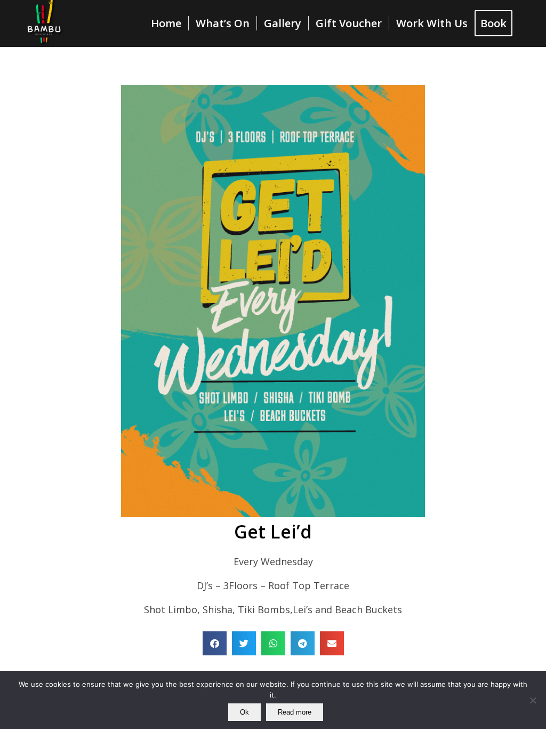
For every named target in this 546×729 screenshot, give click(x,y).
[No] (532, 700)
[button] (215, 643)
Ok (244, 712)
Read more (294, 712)
